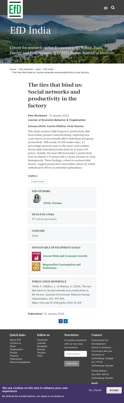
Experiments (37, 181)
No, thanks (95, 390)
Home (13, 69)
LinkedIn (41, 343)
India (38, 69)
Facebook (42, 340)
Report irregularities (20, 362)
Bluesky (41, 349)
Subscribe (72, 363)
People (13, 352)
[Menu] (105, 8)
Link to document (46, 219)
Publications (16, 359)
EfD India (48, 69)
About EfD (15, 340)
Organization (16, 349)
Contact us (15, 343)
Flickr (40, 356)
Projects (14, 356)
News (13, 346)
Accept (114, 390)
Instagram (42, 346)
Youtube (41, 352)
